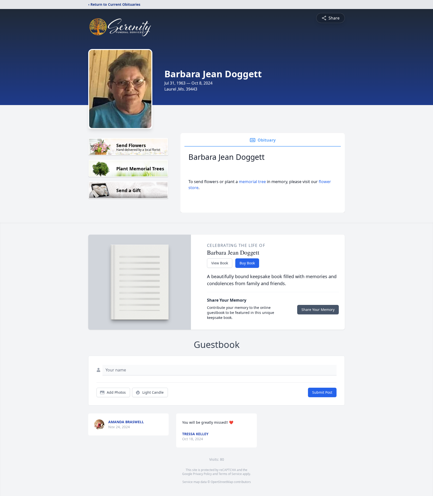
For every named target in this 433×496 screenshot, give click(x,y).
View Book (219, 263)
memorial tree (252, 181)
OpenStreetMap (222, 482)
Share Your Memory (318, 309)
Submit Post (322, 392)
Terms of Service (230, 474)
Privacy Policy (202, 474)
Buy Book (247, 263)
